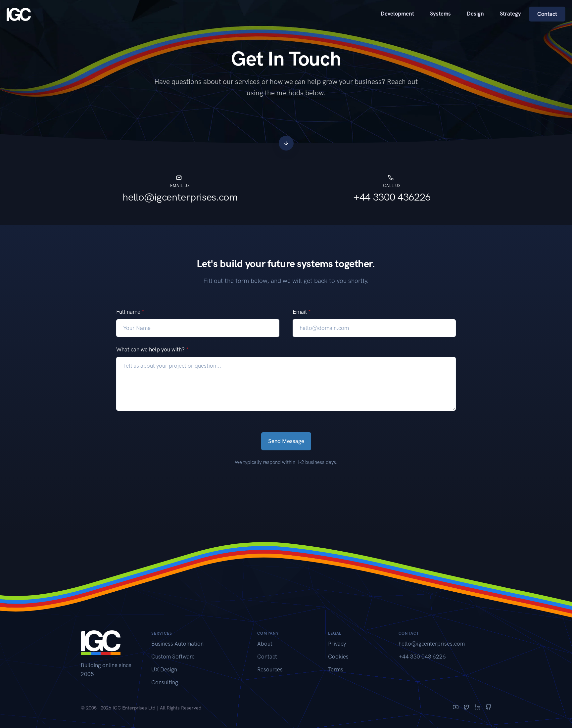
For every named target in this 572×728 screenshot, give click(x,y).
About (264, 643)
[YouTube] (455, 707)
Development (397, 13)
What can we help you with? (152, 349)
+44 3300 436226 (392, 197)
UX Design (164, 669)
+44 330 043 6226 (422, 656)
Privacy (337, 643)
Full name (130, 311)
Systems (440, 13)
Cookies (338, 656)
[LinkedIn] (477, 707)
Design (475, 13)
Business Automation (177, 643)
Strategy (510, 13)
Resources (270, 669)
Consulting (164, 682)
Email (302, 311)
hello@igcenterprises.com (180, 197)
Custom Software (173, 656)
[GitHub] (488, 707)
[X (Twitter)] (466, 707)
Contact (547, 14)
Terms (335, 669)
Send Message (286, 441)
